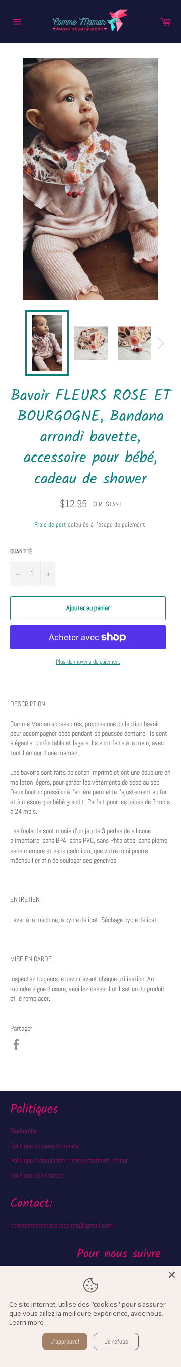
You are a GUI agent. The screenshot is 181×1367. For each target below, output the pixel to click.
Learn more (26, 1322)
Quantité (21, 551)
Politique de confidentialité (44, 1145)
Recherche (23, 1130)
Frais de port (50, 524)
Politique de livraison (36, 1175)
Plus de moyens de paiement (88, 662)
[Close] (172, 1275)
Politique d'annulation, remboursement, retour (69, 1160)
